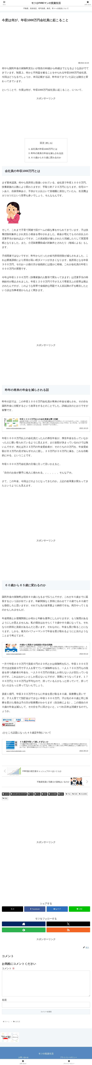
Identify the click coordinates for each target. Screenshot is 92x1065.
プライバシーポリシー (68, 1057)
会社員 (7, 794)
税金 (61, 794)
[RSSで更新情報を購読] (68, 930)
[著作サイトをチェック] (24, 924)
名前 (4, 1000)
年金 (38, 794)
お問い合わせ (23, 1057)
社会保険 (53, 794)
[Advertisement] (46, 40)
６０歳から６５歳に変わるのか (46, 157)
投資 (45, 794)
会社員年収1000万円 (19, 794)
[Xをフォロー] (68, 924)
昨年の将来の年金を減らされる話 (47, 153)
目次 (42, 143)
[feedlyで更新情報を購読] (24, 930)
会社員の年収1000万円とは (44, 149)
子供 (31, 794)
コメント (8, 968)
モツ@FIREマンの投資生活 (46, 3)
